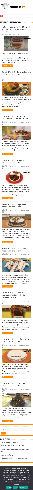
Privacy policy (23, 487)
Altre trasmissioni (7, 78)
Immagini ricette (25, 78)
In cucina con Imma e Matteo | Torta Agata (12, 442)
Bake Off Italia (15, 78)
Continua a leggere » (7, 65)
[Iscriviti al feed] (32, 22)
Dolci (15, 34)
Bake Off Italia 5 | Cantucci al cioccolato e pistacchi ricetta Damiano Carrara (14, 295)
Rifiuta (15, 487)
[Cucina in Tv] (16, 6)
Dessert (12, 34)
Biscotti (20, 254)
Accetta (9, 487)
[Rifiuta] (31, 478)
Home (2, 19)
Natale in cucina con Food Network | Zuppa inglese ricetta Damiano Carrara (16, 29)
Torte (3, 79)
